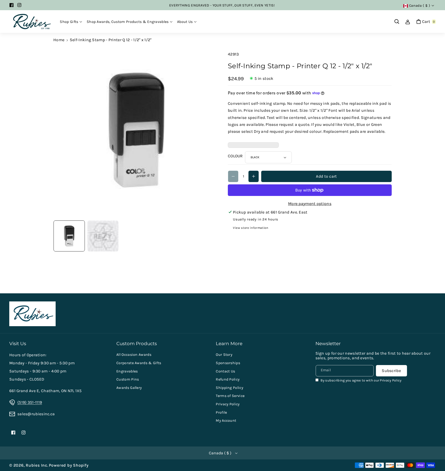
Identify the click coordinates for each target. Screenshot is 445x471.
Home (58, 39)
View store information (250, 227)
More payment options (309, 203)
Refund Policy (227, 379)
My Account (226, 420)
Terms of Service (230, 396)
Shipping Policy (229, 387)
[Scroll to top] (434, 456)
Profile (221, 412)
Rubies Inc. (37, 465)
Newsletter (328, 343)
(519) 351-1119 (29, 402)
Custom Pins (127, 379)
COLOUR (235, 156)
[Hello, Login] (408, 21)
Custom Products (136, 343)
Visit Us (17, 343)
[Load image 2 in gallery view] (103, 236)
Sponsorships (228, 363)
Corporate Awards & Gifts (138, 363)
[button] (71, 21)
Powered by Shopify (69, 465)
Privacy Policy (227, 404)
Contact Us (225, 371)
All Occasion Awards (133, 354)
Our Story (224, 354)
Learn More (229, 343)
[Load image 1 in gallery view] (69, 236)
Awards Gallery (129, 387)
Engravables (127, 371)
